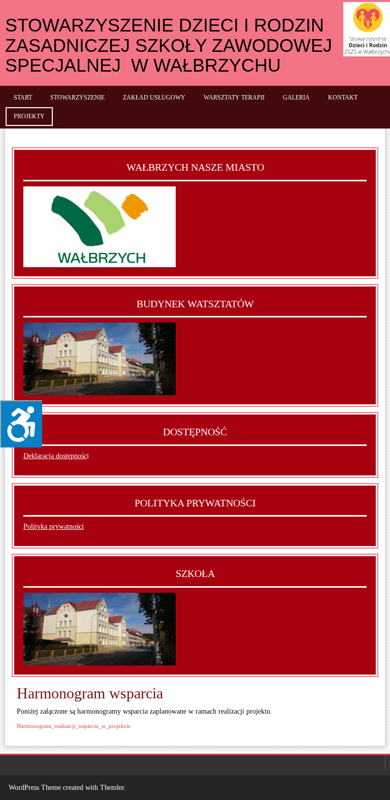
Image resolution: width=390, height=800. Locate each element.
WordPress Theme (35, 787)
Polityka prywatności (53, 526)
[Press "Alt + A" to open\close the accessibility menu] (21, 423)
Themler (112, 787)
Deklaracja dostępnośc (55, 456)
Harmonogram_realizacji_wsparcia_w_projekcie (74, 726)
